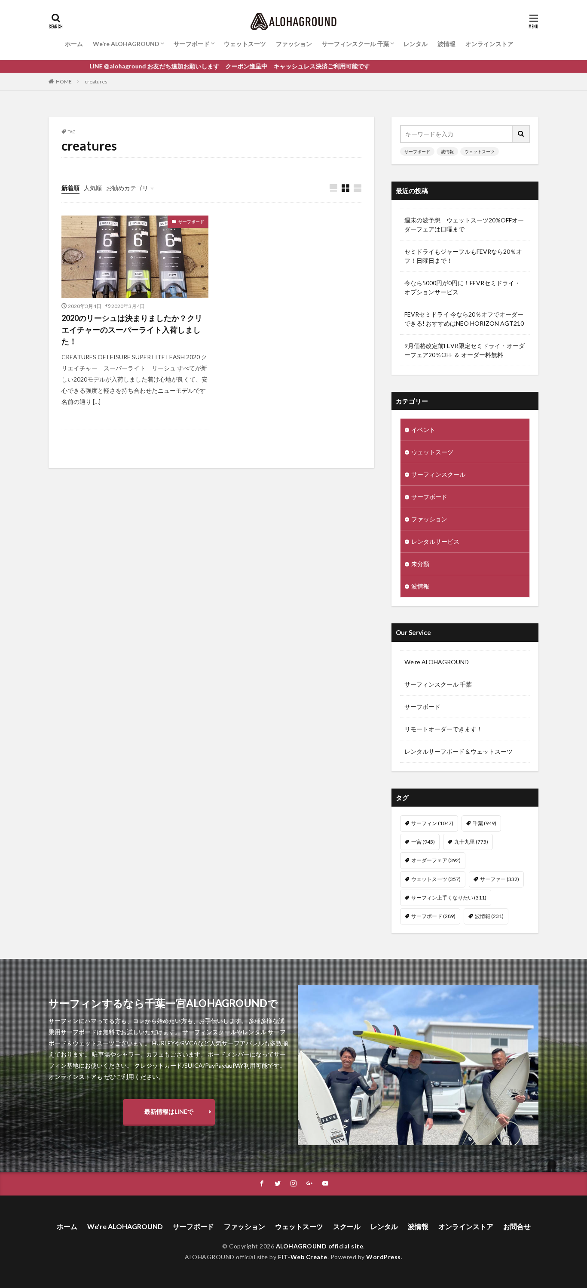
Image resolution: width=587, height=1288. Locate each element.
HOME (64, 81)
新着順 (70, 187)
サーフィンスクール (438, 474)
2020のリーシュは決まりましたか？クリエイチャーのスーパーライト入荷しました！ (131, 329)
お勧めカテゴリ (127, 187)
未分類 (420, 563)
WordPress (383, 1256)
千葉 (484, 823)
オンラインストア (489, 43)
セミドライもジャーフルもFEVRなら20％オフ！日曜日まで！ (463, 256)
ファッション (294, 43)
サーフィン (432, 823)
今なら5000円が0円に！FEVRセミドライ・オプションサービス (462, 287)
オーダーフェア (436, 860)
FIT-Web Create (302, 1256)
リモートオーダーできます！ (443, 729)
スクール (347, 1226)
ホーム (74, 43)
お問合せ (517, 1226)
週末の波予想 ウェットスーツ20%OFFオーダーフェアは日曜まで (464, 224)
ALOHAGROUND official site (320, 1246)
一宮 (423, 841)
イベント (423, 429)
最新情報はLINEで (168, 1111)
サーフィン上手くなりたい (448, 897)
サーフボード (192, 43)
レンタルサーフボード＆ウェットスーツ (458, 751)
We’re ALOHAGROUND (126, 43)
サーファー (499, 879)
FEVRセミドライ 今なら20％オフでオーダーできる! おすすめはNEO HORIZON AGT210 (464, 319)
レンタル (416, 43)
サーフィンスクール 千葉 (355, 43)
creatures (96, 81)
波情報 (446, 43)
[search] (521, 134)
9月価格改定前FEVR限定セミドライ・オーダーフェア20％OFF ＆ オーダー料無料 (464, 350)
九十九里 (471, 841)
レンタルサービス (435, 541)
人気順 (93, 187)
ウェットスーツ (245, 43)
